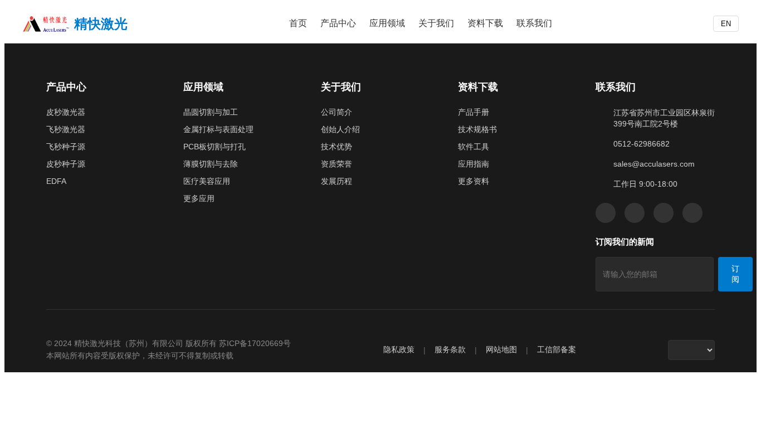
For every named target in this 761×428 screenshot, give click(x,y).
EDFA (56, 181)
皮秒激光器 (65, 112)
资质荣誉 (336, 163)
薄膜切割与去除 (210, 163)
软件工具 (473, 146)
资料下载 (485, 23)
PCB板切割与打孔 (214, 146)
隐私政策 (398, 350)
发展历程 (336, 181)
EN (726, 24)
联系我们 (534, 23)
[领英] (635, 213)
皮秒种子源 (65, 163)
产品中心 (338, 23)
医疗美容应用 (206, 181)
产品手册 (473, 112)
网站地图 (501, 350)
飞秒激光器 (65, 129)
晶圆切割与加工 (210, 112)
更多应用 (198, 198)
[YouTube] (663, 213)
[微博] (692, 213)
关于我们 (436, 23)
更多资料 (473, 181)
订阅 (735, 274)
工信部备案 (556, 350)
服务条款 (450, 350)
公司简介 (336, 112)
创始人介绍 (340, 129)
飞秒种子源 (65, 146)
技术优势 (336, 146)
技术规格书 (477, 129)
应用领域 (387, 23)
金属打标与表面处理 (218, 129)
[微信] (606, 213)
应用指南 (473, 163)
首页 (298, 23)
